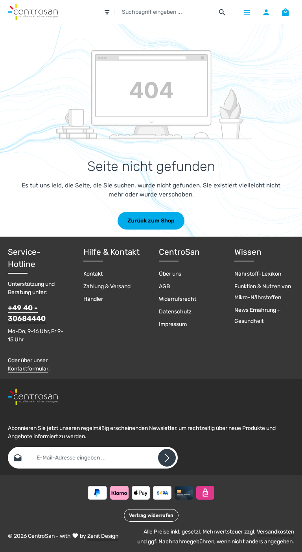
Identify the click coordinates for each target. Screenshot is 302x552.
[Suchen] (222, 12)
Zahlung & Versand (107, 286)
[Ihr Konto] (266, 12)
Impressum (173, 324)
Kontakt (93, 273)
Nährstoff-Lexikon (257, 273)
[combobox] (164, 12)
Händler (93, 299)
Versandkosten (275, 531)
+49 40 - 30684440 (27, 313)
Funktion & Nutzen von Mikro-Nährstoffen (262, 292)
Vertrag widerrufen (151, 515)
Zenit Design (102, 536)
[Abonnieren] (167, 458)
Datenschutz (175, 311)
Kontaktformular (28, 368)
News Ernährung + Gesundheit (257, 315)
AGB (164, 286)
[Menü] (247, 12)
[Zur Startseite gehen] (33, 12)
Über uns (170, 273)
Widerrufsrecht (177, 299)
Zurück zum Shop (151, 220)
